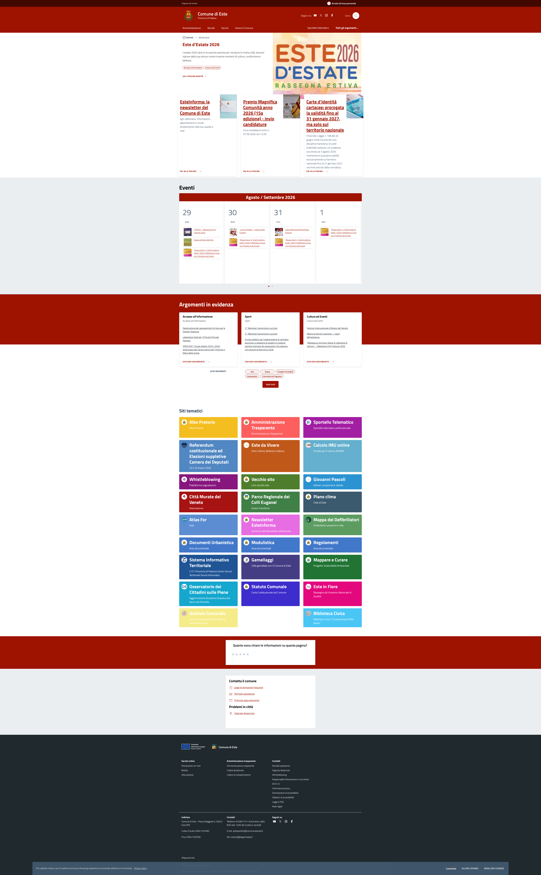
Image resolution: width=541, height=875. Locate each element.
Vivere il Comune (244, 28)
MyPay (184, 770)
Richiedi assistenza (281, 765)
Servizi (224, 28)
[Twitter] (319, 15)
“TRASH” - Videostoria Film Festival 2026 (205, 231)
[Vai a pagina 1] (268, 286)
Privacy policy (140, 868)
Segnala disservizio (281, 770)
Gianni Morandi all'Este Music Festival (297, 231)
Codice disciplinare (235, 770)
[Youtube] (314, 15)
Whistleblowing (279, 774)
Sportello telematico (318, 28)
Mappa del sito (188, 857)
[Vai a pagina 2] (272, 286)
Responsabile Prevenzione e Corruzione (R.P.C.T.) (290, 781)
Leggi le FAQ (278, 802)
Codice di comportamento (239, 774)
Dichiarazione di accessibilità (285, 793)
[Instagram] (325, 15)
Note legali (277, 806)
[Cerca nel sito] (355, 15)
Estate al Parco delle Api (203, 239)
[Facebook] (331, 15)
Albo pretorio (187, 774)
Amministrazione (192, 28)
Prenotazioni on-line (190, 765)
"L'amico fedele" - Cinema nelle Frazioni (252, 231)
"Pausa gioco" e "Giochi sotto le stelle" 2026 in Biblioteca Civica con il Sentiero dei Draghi (206, 253)
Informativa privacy (281, 788)
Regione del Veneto (189, 3)
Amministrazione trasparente (240, 765)
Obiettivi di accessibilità (283, 797)
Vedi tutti (270, 384)
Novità (211, 28)
